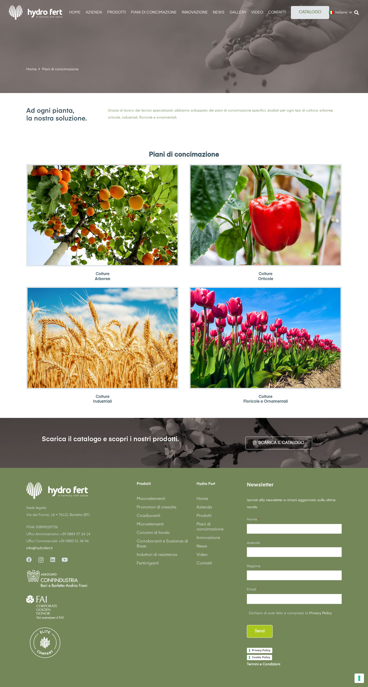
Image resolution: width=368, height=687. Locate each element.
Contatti (204, 563)
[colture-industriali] (102, 338)
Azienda (204, 507)
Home (202, 499)
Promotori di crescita (156, 507)
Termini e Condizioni (263, 664)
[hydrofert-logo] (36, 12)
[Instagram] (41, 560)
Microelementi (150, 524)
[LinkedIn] (52, 559)
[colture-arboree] (102, 215)
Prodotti (204, 516)
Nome (253, 519)
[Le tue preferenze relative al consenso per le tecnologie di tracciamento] (359, 678)
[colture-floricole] (265, 338)
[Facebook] (29, 559)
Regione (253, 566)
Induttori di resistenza (157, 555)
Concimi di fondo (153, 533)
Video (202, 555)
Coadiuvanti (148, 516)
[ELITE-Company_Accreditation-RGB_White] (45, 642)
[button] (289, 12)
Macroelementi (151, 499)
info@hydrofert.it (39, 548)
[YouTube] (65, 559)
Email (253, 589)
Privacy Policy (320, 613)
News (202, 546)
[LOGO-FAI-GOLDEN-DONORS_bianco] (45, 606)
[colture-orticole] (265, 215)
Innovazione (208, 538)
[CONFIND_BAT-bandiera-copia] (73, 579)
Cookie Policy (261, 657)
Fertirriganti (148, 563)
